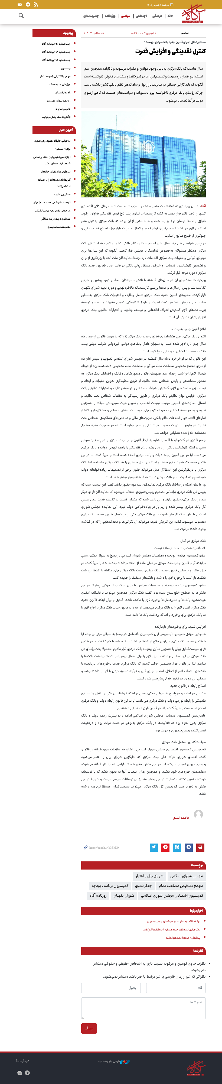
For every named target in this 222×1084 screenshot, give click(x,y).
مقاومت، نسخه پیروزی (58, 227)
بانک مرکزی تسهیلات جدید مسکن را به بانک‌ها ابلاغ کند (171, 929)
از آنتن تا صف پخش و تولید (56, 117)
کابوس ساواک (63, 109)
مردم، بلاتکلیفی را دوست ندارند (54, 76)
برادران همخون (62, 149)
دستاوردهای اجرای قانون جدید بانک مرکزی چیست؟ (175, 42)
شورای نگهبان (123, 895)
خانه (170, 16)
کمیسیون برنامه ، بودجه (110, 886)
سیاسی (125, 16)
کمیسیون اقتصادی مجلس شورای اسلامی (172, 895)
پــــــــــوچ (65, 68)
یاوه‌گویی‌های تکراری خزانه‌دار (55, 172)
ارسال (89, 1028)
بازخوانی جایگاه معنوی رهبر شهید (52, 141)
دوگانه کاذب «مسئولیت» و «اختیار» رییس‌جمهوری (173, 921)
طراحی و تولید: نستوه (109, 1061)
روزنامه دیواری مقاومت (58, 101)
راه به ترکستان (63, 92)
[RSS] (35, 4)
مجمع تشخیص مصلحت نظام (181, 886)
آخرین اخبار (66, 130)
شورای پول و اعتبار (150, 876)
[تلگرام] (27, 4)
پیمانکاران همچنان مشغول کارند (183, 938)
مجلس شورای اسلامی (186, 876)
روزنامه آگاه (98, 895)
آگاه (203, 206)
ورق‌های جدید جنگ (60, 84)
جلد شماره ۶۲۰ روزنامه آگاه (56, 44)
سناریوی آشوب (62, 194)
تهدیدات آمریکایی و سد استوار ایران (52, 202)
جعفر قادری (143, 886)
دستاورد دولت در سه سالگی (55, 219)
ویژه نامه (110, 16)
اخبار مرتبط (196, 911)
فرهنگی (157, 16)
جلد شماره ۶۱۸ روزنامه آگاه (56, 52)
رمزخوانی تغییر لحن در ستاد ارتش (52, 211)
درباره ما (22, 1061)
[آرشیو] (19, 4)
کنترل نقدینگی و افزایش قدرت (170, 52)
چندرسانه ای (91, 16)
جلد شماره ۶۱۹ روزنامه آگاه (56, 60)
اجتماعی (141, 16)
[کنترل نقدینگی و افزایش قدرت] (143, 154)
